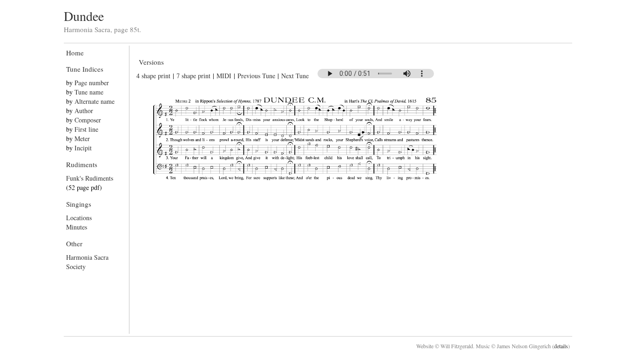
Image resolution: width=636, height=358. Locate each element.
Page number (91, 82)
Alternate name (94, 101)
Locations (79, 217)
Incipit (83, 147)
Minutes (76, 227)
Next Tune (295, 75)
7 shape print (193, 75)
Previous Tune (256, 75)
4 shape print (153, 75)
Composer (87, 119)
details (561, 346)
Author (83, 110)
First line (86, 129)
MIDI (224, 75)
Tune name (88, 92)
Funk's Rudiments (89, 178)
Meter (82, 138)
